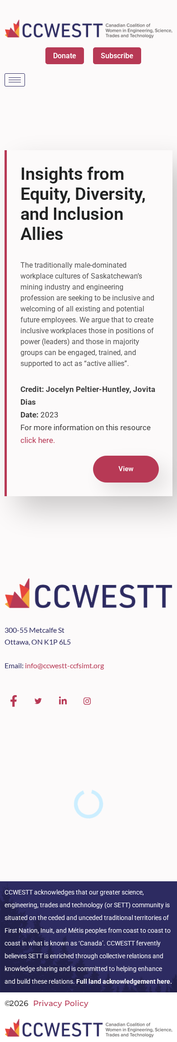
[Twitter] (38, 701)
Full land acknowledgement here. (124, 981)
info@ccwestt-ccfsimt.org (64, 665)
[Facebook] (14, 701)
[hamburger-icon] (15, 79)
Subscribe (117, 55)
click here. (37, 440)
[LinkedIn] (63, 701)
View (125, 469)
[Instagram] (87, 701)
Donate (64, 55)
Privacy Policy (60, 1003)
